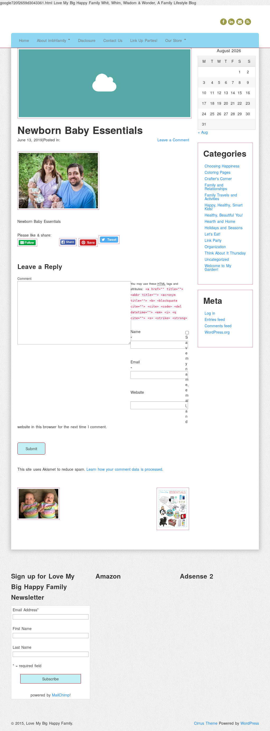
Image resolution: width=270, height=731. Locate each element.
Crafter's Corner (218, 178)
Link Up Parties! (143, 40)
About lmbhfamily (52, 40)
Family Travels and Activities (221, 196)
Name (136, 331)
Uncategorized (217, 259)
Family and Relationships (216, 186)
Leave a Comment (173, 139)
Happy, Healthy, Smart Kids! (224, 206)
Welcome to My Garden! (218, 267)
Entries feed (215, 319)
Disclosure (86, 40)
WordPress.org (217, 332)
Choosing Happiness (222, 166)
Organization (215, 246)
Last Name (22, 647)
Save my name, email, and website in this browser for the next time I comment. (103, 381)
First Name (22, 628)
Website (137, 392)
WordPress (249, 723)
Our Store (174, 40)
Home (24, 40)
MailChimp (61, 695)
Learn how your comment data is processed (124, 469)
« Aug (203, 132)
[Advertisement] (219, 617)
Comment (24, 278)
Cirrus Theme (206, 723)
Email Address (25, 609)
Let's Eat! (213, 234)
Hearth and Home (220, 221)
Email (135, 361)
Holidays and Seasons (224, 227)
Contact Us (112, 40)
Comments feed (218, 325)
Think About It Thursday (225, 253)
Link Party (213, 240)
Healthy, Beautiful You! (224, 215)
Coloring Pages (218, 172)
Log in (210, 313)
